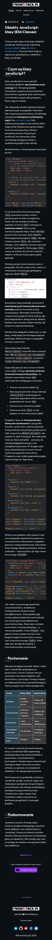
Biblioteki (39, 10)
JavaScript (29, 22)
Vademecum (28, 10)
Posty (11, 10)
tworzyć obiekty (12, 48)
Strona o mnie (26, 920)
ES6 (15, 87)
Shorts (18, 10)
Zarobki (26, 14)
